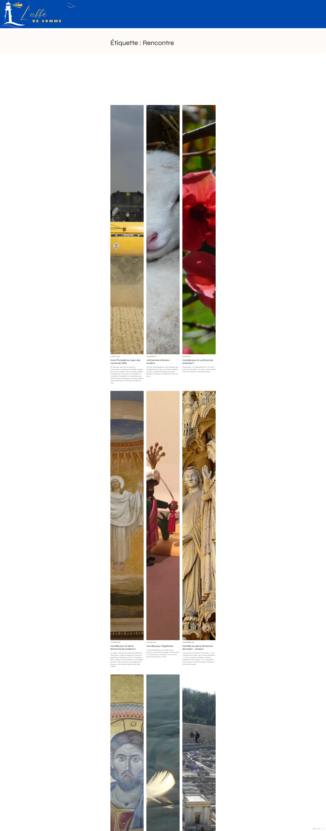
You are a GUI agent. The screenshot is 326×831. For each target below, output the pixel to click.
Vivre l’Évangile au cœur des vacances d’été (125, 362)
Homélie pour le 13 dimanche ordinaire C (197, 362)
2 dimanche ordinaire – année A (158, 362)
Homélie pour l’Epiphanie (159, 646)
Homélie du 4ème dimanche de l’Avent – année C (197, 647)
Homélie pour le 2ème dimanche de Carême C (123, 647)
